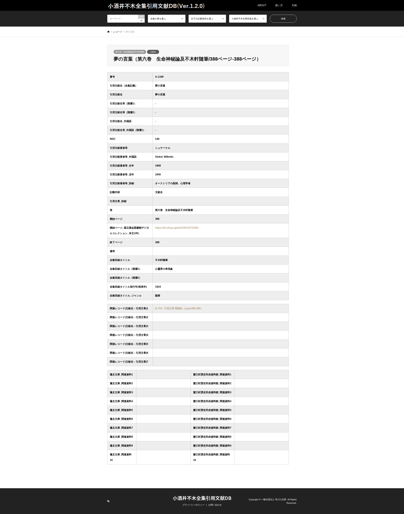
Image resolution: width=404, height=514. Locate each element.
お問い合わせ (215, 505)
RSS (108, 501)
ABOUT (262, 5)
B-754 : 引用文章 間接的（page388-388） (179, 308)
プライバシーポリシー (193, 505)
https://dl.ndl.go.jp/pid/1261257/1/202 (177, 227)
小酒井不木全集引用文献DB (202, 497)
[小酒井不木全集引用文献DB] (156, 5)
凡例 (294, 5)
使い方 (279, 5)
